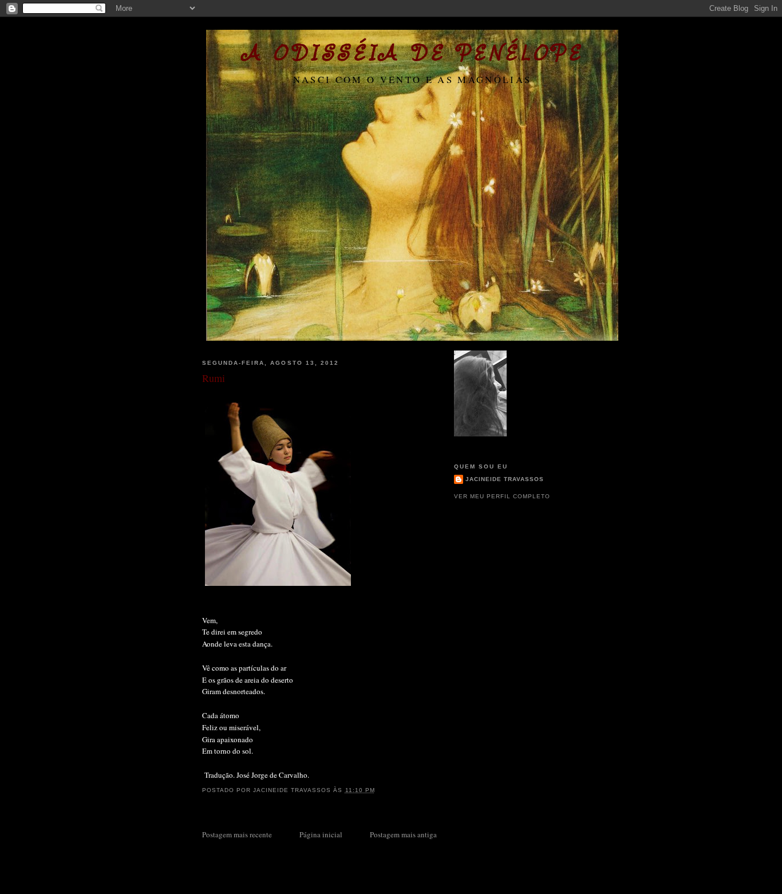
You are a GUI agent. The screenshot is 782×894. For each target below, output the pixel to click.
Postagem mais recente (237, 834)
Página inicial (320, 834)
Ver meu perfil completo (502, 496)
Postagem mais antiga (403, 834)
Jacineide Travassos (504, 479)
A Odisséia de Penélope (412, 52)
